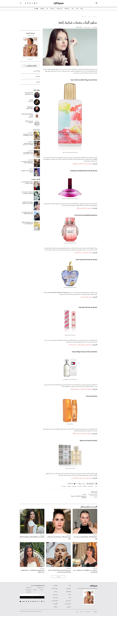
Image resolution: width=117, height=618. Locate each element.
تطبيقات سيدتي (55, 600)
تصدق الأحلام (38, 76)
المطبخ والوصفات (28, 589)
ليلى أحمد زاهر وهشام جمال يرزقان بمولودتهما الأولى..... (27, 212)
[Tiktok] (30, 3)
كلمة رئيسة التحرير (32, 66)
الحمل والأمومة (28, 592)
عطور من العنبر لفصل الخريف (86, 297)
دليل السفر (69, 606)
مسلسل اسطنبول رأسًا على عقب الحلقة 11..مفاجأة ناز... (27, 182)
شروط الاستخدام (95, 611)
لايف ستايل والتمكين (40, 587)
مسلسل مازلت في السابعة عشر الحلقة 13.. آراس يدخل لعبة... (27, 202)
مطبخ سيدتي (68, 588)
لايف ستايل (52, 8)
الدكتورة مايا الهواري (29, 108)
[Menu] (96, 3)
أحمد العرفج (31, 117)
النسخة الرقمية (30, 59)
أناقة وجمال (35, 589)
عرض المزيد (58, 576)
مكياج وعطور (95, 27)
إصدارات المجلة (30, 33)
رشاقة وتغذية (31, 132)
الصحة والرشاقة (28, 587)
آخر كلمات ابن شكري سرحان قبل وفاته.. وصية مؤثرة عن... (27, 192)
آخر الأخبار (56, 606)
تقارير (70, 597)
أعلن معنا (82, 611)
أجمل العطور (85, 486)
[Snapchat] (35, 3)
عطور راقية (69, 486)
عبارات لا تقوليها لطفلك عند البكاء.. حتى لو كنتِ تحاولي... (27, 153)
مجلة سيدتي (55, 585)
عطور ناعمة (74, 486)
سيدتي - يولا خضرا (87, 27)
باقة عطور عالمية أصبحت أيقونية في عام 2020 (82, 164)
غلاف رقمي (55, 603)
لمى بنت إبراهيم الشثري (29, 94)
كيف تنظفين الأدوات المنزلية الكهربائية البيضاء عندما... (27, 222)
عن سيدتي (56, 591)
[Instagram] (28, 3)
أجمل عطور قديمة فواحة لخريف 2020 (84, 208)
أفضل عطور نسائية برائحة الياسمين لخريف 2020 (82, 434)
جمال (73, 8)
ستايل (70, 594)
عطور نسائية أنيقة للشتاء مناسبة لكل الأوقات (83, 253)
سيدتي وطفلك (59, 8)
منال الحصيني (30, 122)
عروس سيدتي (68, 600)
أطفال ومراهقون (30, 150)
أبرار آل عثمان (30, 101)
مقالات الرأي (37, 90)
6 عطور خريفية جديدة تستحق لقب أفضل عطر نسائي (81, 478)
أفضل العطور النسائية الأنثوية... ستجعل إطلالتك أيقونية (81, 389)
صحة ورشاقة (67, 8)
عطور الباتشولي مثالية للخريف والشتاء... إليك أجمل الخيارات (80, 345)
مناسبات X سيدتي (54, 588)
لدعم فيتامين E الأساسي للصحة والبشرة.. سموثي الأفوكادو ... (27, 134)
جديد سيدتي (36, 130)
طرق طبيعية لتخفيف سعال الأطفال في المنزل (27, 171)
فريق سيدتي (55, 597)
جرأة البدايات (38, 82)
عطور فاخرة (63, 486)
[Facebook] (25, 3)
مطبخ (41, 8)
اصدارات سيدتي (68, 603)
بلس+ (47, 8)
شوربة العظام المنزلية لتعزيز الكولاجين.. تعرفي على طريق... (27, 144)
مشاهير (81, 8)
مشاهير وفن (41, 589)
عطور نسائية (79, 486)
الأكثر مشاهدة (36, 179)
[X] (32, 3)
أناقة (77, 8)
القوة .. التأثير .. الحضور (37, 71)
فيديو (35, 8)
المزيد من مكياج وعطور (88, 506)
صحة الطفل (31, 169)
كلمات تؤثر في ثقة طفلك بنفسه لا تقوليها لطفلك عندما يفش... (27, 162)
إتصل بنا (77, 611)
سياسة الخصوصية (88, 611)
